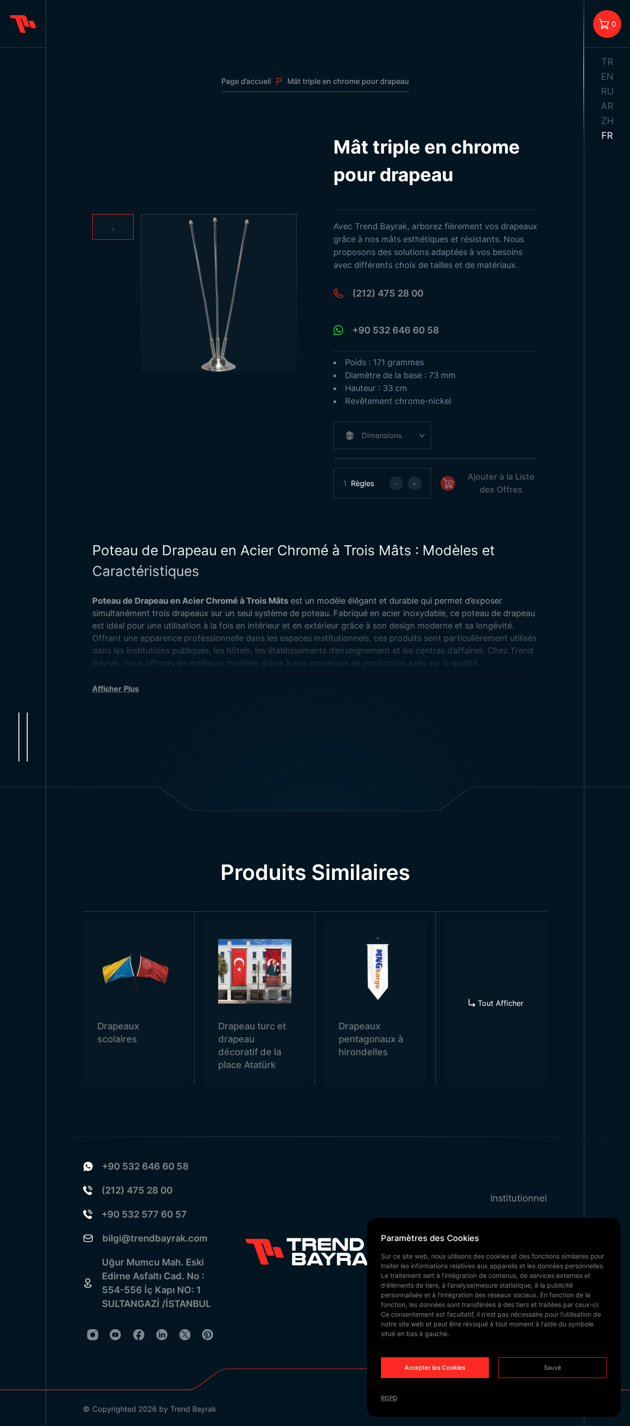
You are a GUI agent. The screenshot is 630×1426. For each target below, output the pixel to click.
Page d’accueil (246, 81)
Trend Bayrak (193, 1409)
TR (607, 61)
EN (607, 76)
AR (607, 106)
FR (607, 135)
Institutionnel (518, 1198)
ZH (607, 120)
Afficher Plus (115, 688)
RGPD (389, 1398)
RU (607, 91)
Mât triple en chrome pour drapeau (348, 81)
